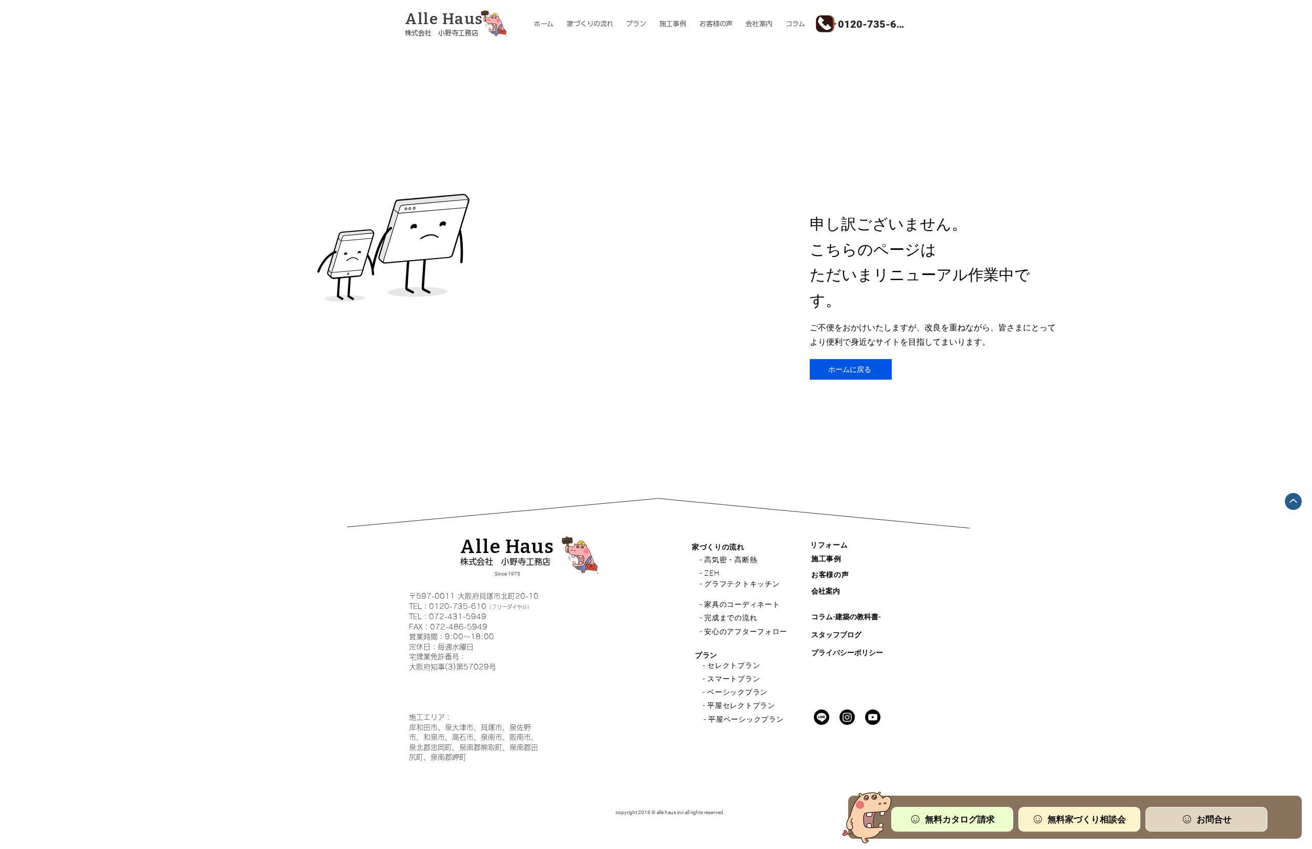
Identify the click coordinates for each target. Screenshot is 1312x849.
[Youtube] (872, 717)
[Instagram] (847, 717)
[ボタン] (458, 25)
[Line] (821, 717)
